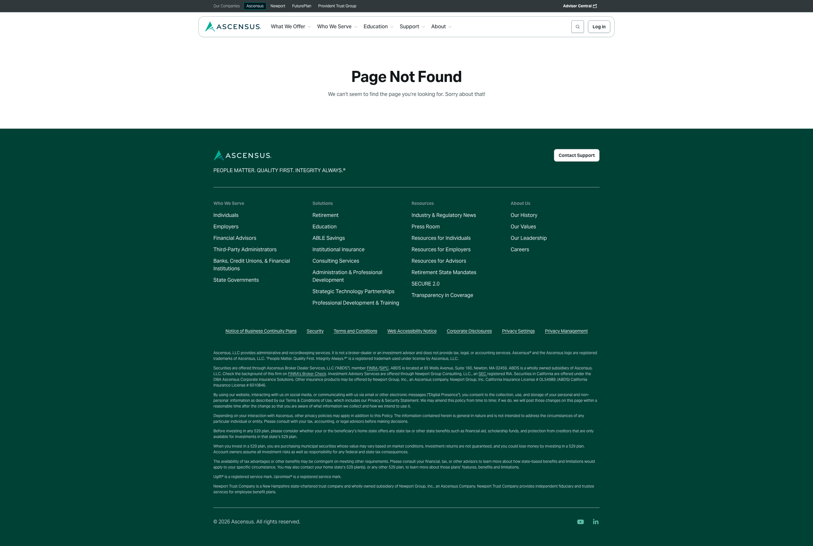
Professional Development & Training (355, 303)
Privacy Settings (518, 331)
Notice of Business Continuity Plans (261, 331)
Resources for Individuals (441, 238)
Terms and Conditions (355, 331)
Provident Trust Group (337, 5)
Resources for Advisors (439, 261)
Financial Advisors (234, 238)
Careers (520, 249)
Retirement (325, 215)
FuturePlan (301, 5)
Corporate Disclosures (469, 331)
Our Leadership (529, 238)
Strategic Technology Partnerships (353, 291)
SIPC (384, 368)
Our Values (523, 226)
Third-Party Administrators (245, 249)
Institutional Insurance (338, 249)
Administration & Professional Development (347, 276)
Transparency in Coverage (442, 295)
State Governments (236, 280)
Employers (226, 226)
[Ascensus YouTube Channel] (580, 522)
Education (324, 226)
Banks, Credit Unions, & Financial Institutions (251, 265)
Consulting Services (335, 261)
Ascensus (255, 5)
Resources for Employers (441, 249)
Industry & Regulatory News (444, 215)
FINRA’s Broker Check (307, 373)
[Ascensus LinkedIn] (596, 522)
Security (315, 331)
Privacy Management (566, 331)
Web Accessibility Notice (412, 331)
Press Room (426, 226)
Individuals (226, 215)
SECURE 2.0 (426, 283)
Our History (524, 215)
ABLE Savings (328, 238)
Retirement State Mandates (444, 272)
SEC (483, 373)
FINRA (373, 368)
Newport (278, 5)
